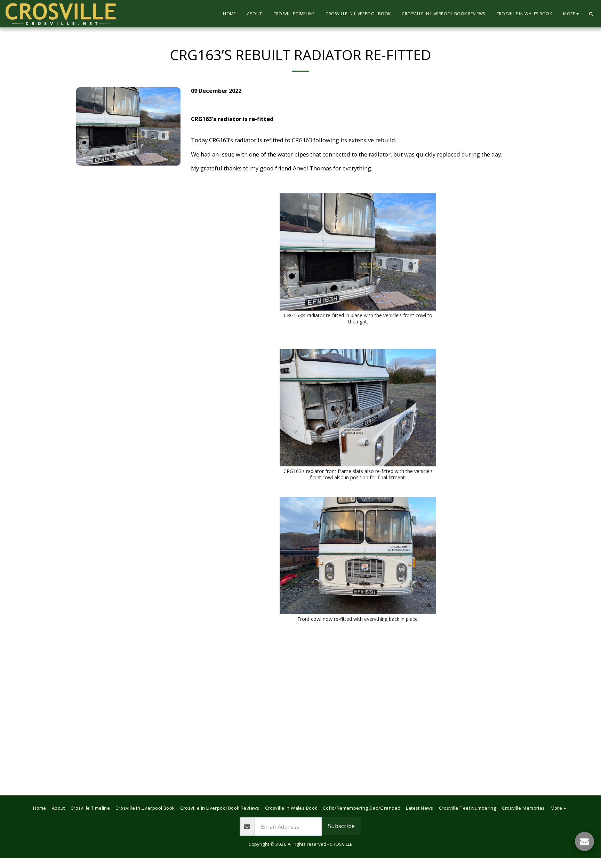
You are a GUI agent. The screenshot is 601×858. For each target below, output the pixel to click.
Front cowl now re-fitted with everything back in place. (358, 619)
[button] (590, 14)
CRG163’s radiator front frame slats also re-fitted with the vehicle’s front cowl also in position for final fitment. (358, 474)
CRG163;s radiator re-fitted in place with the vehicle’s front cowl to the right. (358, 318)
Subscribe (341, 826)
